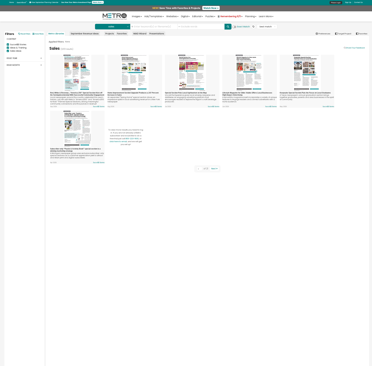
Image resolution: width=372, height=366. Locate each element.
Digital (184, 16)
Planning (250, 16)
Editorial (196, 16)
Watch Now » (98, 2)
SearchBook (22, 2)
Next (213, 168)
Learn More (265, 16)
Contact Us (358, 2)
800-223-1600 (132, 138)
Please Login (336, 3)
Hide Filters (39, 34)
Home (11, 2)
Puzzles (209, 16)
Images (136, 16)
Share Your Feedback (355, 48)
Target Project (344, 33)
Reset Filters (25, 34)
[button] (24, 58)
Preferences (324, 33)
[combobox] (155, 26)
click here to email (118, 141)
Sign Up (348, 2)
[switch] (234, 27)
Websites (171, 16)
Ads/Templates (153, 16)
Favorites (362, 33)
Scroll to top (353, 176)
